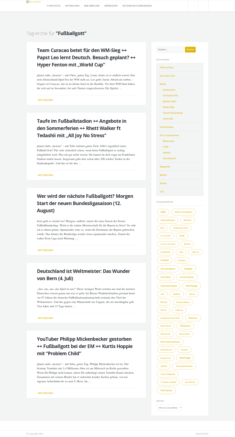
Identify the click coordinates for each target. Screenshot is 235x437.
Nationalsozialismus (170, 341)
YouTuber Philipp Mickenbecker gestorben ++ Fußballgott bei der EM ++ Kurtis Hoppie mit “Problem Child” (85, 346)
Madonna (192, 318)
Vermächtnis (190, 382)
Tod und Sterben (184, 366)
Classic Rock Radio (173, 112)
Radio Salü (168, 107)
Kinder (164, 302)
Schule (163, 183)
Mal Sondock (166, 326)
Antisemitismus (168, 220)
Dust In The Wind (168, 244)
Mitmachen (72, 5)
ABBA (163, 212)
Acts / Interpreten (169, 135)
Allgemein (165, 166)
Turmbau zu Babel (168, 382)
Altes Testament (183, 212)
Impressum (111, 5)
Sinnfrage (185, 357)
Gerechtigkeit (168, 268)
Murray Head (184, 334)
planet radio (169, 101)
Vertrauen (166, 390)
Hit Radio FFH (170, 95)
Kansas (192, 294)
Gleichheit (166, 277)
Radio (163, 84)
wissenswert (169, 158)
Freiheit (165, 260)
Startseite (54, 5)
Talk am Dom (166, 67)
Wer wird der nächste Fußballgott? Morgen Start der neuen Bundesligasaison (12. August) (85, 203)
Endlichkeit (165, 252)
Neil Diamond (166, 350)
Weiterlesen (45, 100)
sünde (164, 366)
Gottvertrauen (169, 285)
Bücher (163, 175)
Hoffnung (191, 285)
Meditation (185, 326)
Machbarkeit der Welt (170, 318)
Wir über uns (92, 5)
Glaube (188, 268)
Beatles (188, 220)
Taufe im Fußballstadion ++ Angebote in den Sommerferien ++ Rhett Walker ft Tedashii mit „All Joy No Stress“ (81, 128)
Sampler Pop (166, 358)
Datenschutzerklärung (137, 5)
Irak (162, 294)
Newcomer (168, 141)
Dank (181, 235)
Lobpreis (179, 310)
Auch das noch (167, 75)
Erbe (181, 252)
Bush (162, 228)
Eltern (187, 244)
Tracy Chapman (168, 374)
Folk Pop (195, 252)
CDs (162, 191)
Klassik (163, 310)
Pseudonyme (166, 126)
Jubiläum (176, 294)
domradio (168, 118)
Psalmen (184, 350)
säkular (167, 152)
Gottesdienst (187, 277)
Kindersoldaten (183, 302)
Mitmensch (165, 334)
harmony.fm (169, 89)
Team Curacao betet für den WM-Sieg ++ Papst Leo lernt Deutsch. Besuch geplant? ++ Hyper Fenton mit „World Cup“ (86, 57)
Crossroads (166, 236)
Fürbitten (182, 260)
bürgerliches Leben (180, 228)
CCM (165, 146)
